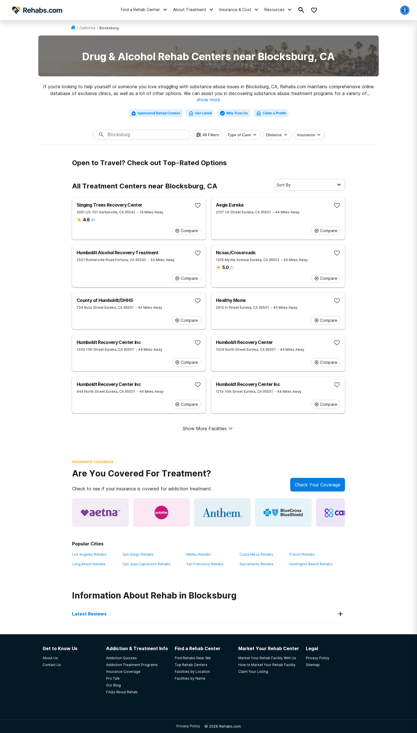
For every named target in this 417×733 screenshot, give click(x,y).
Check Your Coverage (317, 485)
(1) (231, 267)
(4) (93, 220)
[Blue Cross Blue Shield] (283, 512)
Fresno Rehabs (302, 554)
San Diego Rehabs (138, 554)
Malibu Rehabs (198, 554)
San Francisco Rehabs (205, 564)
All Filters (211, 135)
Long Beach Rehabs (89, 564)
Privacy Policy (188, 726)
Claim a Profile (274, 113)
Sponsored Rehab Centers (159, 113)
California (87, 28)
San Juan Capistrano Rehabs (146, 564)
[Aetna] (100, 512)
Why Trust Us (237, 113)
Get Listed (203, 113)
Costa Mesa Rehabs (256, 554)
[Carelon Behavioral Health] (344, 512)
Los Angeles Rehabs (89, 554)
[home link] (73, 28)
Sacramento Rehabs (256, 564)
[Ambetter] (161, 512)
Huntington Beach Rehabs (310, 564)
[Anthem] (222, 512)
